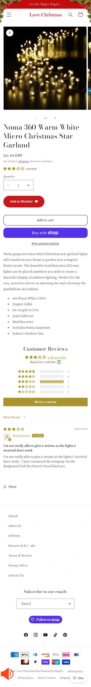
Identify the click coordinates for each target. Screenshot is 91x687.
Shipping (23, 161)
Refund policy (75, 671)
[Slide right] (55, 118)
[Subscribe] (69, 604)
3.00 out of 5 (57, 357)
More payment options (45, 243)
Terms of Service (20, 555)
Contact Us (16, 575)
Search (13, 516)
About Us (14, 526)
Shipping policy (69, 677)
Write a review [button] (45, 402)
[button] (14, 168)
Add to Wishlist (21, 201)
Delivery (14, 535)
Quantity (9, 176)
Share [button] (12, 486)
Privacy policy (25, 677)
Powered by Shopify (52, 671)
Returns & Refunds (21, 545)
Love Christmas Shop (29, 671)
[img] (13, 429)
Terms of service (46, 677)
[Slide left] (36, 118)
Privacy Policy (18, 565)
